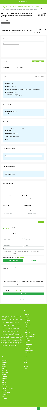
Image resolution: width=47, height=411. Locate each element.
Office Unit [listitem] (4, 382)
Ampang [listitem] (26, 342)
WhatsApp (22, 229)
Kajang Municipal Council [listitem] (30, 336)
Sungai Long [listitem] (27, 340)
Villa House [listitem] (4, 376)
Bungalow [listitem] (4, 374)
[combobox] (34, 245)
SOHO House (37, 6)
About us (26, 366)
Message (5, 248)
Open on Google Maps (38, 61)
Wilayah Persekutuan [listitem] (29, 350)
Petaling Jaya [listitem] (27, 352)
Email (4, 242)
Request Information (13, 260)
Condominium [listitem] (5, 368)
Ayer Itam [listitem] (27, 326)
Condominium (30, 6)
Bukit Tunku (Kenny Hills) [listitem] (30, 334)
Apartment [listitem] (4, 366)
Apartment (14, 6)
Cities (25, 364)
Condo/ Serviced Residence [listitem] (7, 388)
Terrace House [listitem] (5, 360)
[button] (41, 8)
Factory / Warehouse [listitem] (6, 392)
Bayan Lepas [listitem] (27, 324)
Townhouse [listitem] (4, 362)
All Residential (8, 6)
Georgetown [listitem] (27, 332)
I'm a (25, 242)
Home (3, 6)
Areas (25, 362)
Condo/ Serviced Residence (22, 6)
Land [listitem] (3, 396)
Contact (25, 368)
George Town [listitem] (27, 314)
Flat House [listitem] (4, 390)
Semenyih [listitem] (27, 318)
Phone (25, 237)
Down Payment (27, 205)
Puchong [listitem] (27, 346)
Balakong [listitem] (27, 330)
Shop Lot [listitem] (4, 380)
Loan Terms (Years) (28, 210)
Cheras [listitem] (26, 322)
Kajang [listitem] (26, 316)
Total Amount (6, 205)
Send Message (34, 260)
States (25, 360)
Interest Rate (6, 210)
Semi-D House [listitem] (5, 372)
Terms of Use (21, 257)
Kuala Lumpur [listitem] (27, 320)
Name (4, 237)
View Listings (12, 268)
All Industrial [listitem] (4, 386)
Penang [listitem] (26, 328)
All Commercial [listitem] (5, 398)
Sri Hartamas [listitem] (27, 348)
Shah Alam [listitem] (27, 338)
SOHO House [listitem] (4, 370)
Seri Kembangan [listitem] (28, 344)
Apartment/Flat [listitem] (5, 394)
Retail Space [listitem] (4, 384)
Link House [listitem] (4, 364)
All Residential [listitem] (5, 378)
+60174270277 (14, 229)
